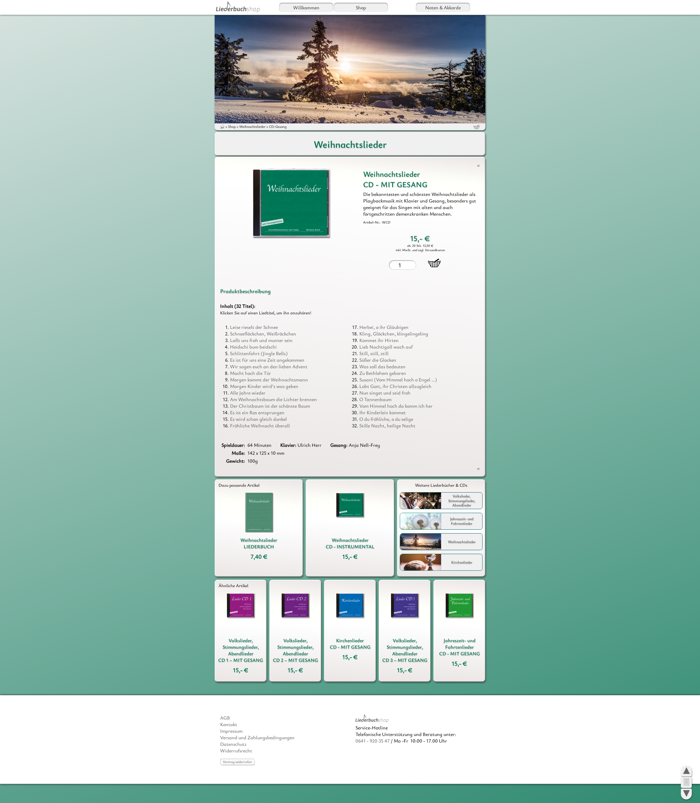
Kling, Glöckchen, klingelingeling (393, 333)
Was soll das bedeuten (382, 366)
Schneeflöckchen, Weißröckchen (263, 333)
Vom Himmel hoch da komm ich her (396, 405)
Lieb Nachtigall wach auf (386, 346)
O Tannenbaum (375, 399)
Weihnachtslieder (252, 126)
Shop (361, 7)
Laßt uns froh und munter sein (261, 340)
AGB (225, 717)
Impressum (231, 730)
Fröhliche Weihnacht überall (260, 425)
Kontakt (228, 724)
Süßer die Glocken (377, 359)
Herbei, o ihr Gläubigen (384, 327)
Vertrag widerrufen (237, 761)
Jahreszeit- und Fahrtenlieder (461, 521)
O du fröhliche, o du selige (386, 419)
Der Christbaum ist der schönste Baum (270, 405)
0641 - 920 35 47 (372, 740)
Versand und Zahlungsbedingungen (257, 737)
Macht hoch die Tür (250, 373)
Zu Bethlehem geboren (382, 373)
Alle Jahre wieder (248, 392)
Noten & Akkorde (443, 7)
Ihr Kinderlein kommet (382, 412)
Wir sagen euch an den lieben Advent (268, 366)
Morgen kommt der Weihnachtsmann (269, 379)
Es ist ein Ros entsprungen (257, 412)
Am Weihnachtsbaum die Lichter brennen (273, 399)
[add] (434, 262)
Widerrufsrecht (236, 750)
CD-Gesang (278, 126)
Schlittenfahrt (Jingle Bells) (259, 353)
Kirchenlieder (461, 562)
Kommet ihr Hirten (379, 340)
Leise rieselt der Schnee (254, 327)
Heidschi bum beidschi (253, 346)
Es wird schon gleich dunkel (258, 419)
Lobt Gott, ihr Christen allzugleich (395, 386)
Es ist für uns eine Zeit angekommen (267, 359)
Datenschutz (233, 744)
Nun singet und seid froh (384, 392)
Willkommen (306, 7)
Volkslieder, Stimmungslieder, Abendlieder (461, 500)
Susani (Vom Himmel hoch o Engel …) (398, 379)
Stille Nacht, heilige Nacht (387, 425)
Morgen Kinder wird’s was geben (264, 386)
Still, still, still (374, 353)
